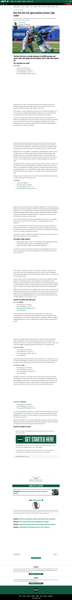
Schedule (35, 6)
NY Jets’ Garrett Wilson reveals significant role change (34, 521)
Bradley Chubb (40, 121)
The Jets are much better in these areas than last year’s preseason (37, 519)
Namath (53, 6)
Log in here (26, 456)
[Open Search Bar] (66, 1)
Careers (28, 596)
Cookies (45, 596)
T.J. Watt (23, 125)
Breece (39, 6)
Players (28, 1)
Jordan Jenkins (17, 65)
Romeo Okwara (17, 347)
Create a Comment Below (36, 479)
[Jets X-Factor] (5, 1)
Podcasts (24, 1)
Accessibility (50, 596)
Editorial (33, 596)
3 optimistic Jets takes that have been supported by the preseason (37, 524)
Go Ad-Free (69, 4)
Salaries (49, 6)
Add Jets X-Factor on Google (36, 481)
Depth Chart (27, 6)
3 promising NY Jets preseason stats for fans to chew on (34, 527)
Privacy (37, 596)
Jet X (14, 9)
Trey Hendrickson (17, 365)
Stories (12, 1)
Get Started (19, 445)
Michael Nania (23, 22)
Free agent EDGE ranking (23, 73)
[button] (69, 1)
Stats (43, 6)
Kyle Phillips (20, 243)
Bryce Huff (20, 245)
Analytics (19, 1)
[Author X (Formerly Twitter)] (42, 500)
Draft (57, 6)
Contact (24, 596)
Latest (23, 6)
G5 (31, 6)
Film (15, 1)
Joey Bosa (31, 121)
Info (32, 1)
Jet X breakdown (21, 310)
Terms (41, 596)
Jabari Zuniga (20, 241)
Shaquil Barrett (17, 402)
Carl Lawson (16, 302)
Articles (17, 9)
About (20, 596)
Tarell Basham (17, 180)
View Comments (36, 558)
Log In (65, 4)
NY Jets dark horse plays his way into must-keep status (30, 492)
